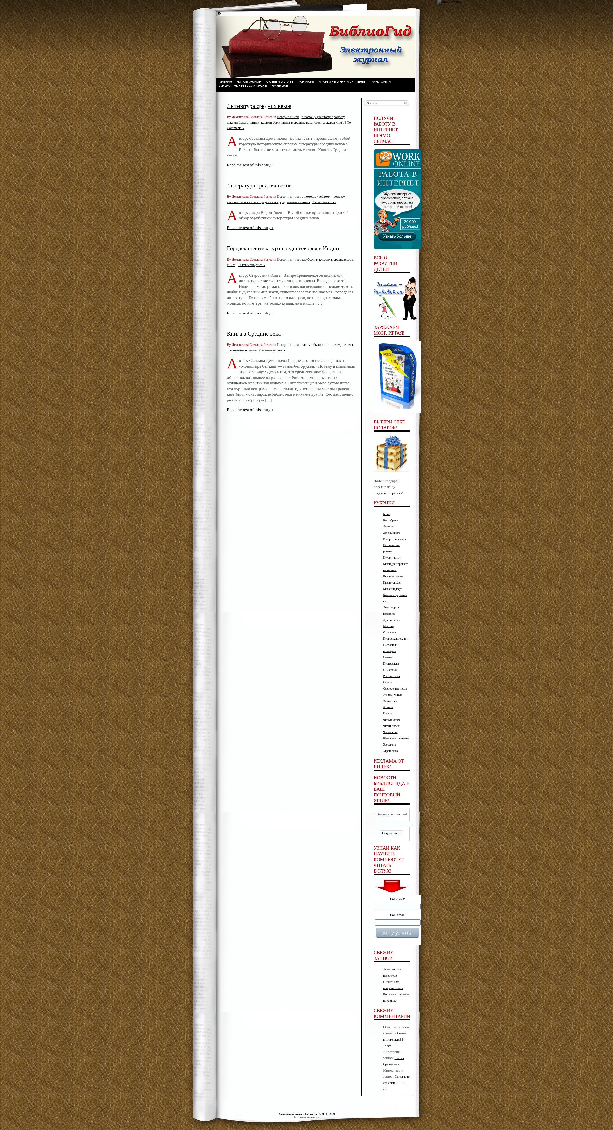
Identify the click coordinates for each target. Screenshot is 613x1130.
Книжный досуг (392, 589)
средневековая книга (329, 122)
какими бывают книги (243, 122)
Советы (387, 682)
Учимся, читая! (392, 694)
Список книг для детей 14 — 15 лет (395, 1040)
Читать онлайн (249, 81)
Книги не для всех (394, 576)
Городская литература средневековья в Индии (283, 248)
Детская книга (391, 532)
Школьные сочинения (396, 738)
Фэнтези (388, 707)
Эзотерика (389, 744)
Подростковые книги (395, 638)
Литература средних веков (259, 106)
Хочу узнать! (397, 933)
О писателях (390, 632)
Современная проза (395, 688)
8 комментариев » (272, 350)
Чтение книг (390, 732)
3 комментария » (324, 202)
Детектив (388, 526)
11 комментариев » (251, 265)
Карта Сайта (381, 81)
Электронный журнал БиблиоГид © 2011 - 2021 (306, 1114)
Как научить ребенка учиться (243, 86)
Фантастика (390, 701)
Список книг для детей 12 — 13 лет (396, 1083)
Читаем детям (391, 719)
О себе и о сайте (279, 81)
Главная (225, 81)
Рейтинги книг (391, 676)
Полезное (280, 86)
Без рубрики (390, 520)
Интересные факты (394, 539)
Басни (386, 514)
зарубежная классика (317, 259)
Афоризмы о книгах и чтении (342, 81)
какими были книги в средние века (286, 122)
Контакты (306, 81)
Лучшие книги (391, 620)
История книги (288, 117)
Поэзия (387, 657)
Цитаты (387, 713)
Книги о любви (392, 582)
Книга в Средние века (254, 333)
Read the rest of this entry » (250, 165)
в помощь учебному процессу (323, 117)
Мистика (388, 626)
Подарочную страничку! (388, 493)
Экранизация (391, 751)
